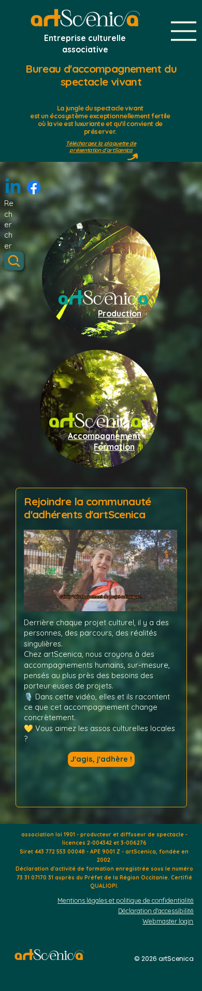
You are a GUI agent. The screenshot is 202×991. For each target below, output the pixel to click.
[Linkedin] (13, 187)
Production (119, 313)
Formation (114, 447)
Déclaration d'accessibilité (156, 911)
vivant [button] (134, 108)
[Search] (14, 261)
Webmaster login (167, 921)
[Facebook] (33, 187)
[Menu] (184, 31)
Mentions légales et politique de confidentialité (125, 900)
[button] (159, 598)
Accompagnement (104, 436)
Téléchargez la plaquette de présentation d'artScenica (101, 146)
